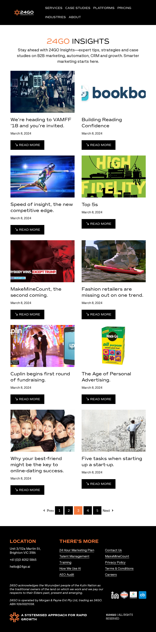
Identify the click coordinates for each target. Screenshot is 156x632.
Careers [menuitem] (111, 574)
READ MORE (29, 145)
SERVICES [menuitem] (53, 8)
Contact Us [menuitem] (113, 550)
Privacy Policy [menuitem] (115, 562)
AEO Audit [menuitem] (66, 574)
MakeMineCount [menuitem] (117, 556)
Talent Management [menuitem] (74, 556)
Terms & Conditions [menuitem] (119, 568)
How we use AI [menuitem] (70, 568)
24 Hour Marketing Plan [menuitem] (76, 550)
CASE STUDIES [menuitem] (77, 8)
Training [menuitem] (65, 562)
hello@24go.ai (20, 566)
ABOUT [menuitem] (75, 17)
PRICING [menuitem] (124, 8)
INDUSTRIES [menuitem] (55, 17)
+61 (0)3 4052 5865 (23, 560)
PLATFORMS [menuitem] (104, 8)
